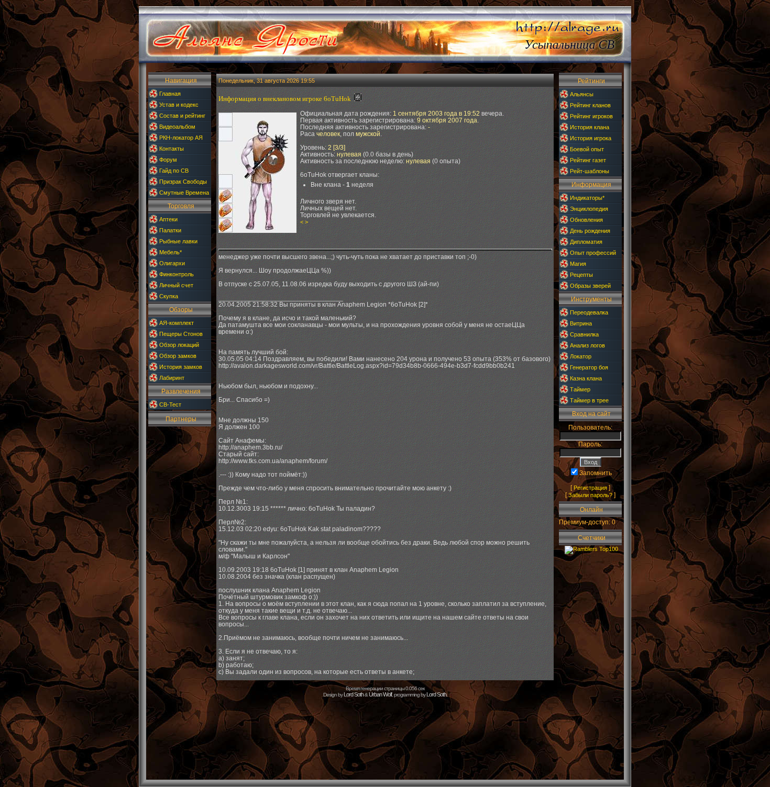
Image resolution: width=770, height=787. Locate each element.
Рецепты (581, 275)
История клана (589, 127)
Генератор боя (589, 367)
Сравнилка (584, 334)
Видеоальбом (177, 126)
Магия (578, 264)
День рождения (590, 231)
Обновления (586, 220)
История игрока (590, 138)
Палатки (170, 230)
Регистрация (590, 488)
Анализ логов (587, 345)
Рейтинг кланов (590, 105)
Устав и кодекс (179, 105)
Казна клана (586, 378)
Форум (168, 159)
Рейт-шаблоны (589, 171)
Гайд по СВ (174, 170)
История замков (180, 367)
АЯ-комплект (176, 323)
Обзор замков (177, 356)
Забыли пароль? (590, 495)
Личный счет (176, 285)
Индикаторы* (587, 198)
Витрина (581, 323)
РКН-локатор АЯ (181, 137)
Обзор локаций (179, 345)
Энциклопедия (589, 209)
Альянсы (581, 94)
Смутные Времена (184, 192)
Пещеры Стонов (181, 334)
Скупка (168, 296)
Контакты (171, 148)
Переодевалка (589, 312)
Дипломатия (586, 242)
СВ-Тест (170, 404)
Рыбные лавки (178, 241)
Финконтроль (176, 274)
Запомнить (595, 473)
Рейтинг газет (588, 160)
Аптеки (168, 219)
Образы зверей (590, 286)
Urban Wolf (380, 694)
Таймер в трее (589, 400)
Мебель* (170, 252)
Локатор (580, 356)
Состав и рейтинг (182, 116)
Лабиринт (171, 378)
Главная (170, 94)
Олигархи (172, 263)
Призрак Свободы (183, 181)
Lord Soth (354, 694)
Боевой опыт (587, 149)
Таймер (580, 389)
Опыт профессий (593, 253)
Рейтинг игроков (591, 116)
